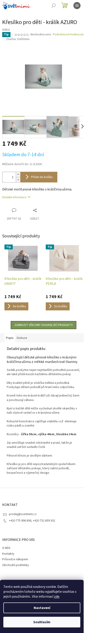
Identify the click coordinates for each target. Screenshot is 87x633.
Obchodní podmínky (15, 565)
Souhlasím (41, 622)
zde (56, 596)
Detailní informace (14, 197)
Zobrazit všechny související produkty (43, 325)
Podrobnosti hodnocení (68, 34)
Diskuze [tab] (22, 338)
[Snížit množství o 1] (18, 179)
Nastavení (42, 607)
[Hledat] (53, 5)
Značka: (17, 39)
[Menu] (76, 5)
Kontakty (8, 554)
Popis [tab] (10, 338)
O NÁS (6, 548)
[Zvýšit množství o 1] (18, 174)
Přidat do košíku (42, 177)
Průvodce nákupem (15, 559)
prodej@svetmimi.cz (23, 514)
